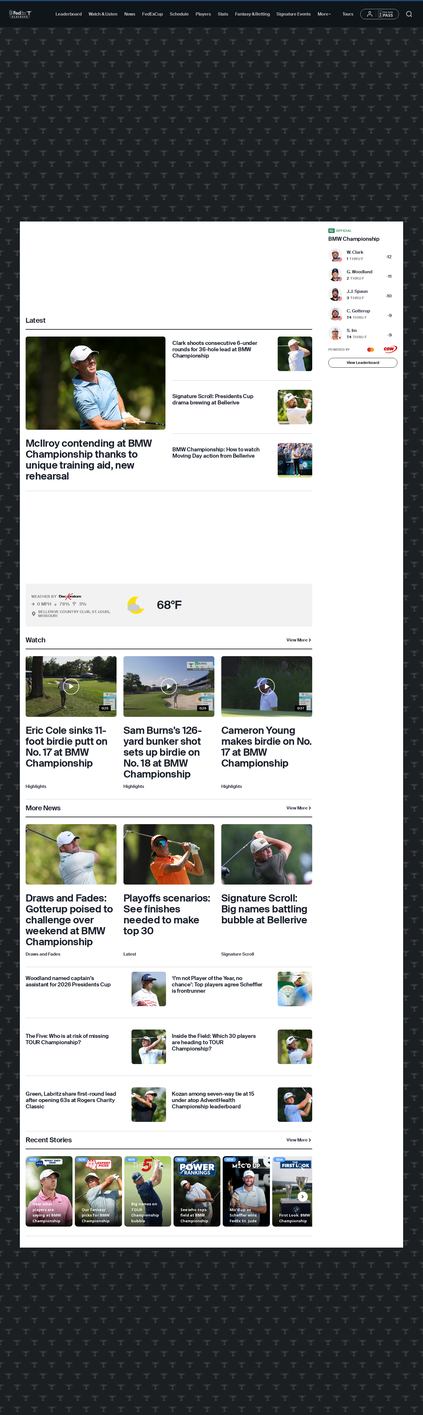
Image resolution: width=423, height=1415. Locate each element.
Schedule (179, 14)
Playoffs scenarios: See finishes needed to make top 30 (166, 914)
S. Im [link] (352, 330)
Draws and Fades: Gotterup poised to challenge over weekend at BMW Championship (69, 919)
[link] (95, 409)
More (325, 15)
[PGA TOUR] (20, 14)
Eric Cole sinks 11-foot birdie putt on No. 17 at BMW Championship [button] (67, 747)
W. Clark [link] (355, 252)
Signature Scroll (237, 954)
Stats (223, 14)
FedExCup (152, 14)
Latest (129, 954)
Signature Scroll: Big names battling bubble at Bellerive (264, 909)
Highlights (36, 786)
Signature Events (294, 14)
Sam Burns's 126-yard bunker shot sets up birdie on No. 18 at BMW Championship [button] (162, 752)
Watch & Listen (103, 14)
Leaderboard (68, 14)
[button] (122, 605)
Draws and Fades (43, 954)
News (129, 14)
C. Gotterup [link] (358, 311)
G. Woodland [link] (359, 272)
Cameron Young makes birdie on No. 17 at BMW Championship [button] (266, 747)
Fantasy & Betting (252, 14)
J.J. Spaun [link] (357, 291)
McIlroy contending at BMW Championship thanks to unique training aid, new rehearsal (89, 460)
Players (203, 14)
